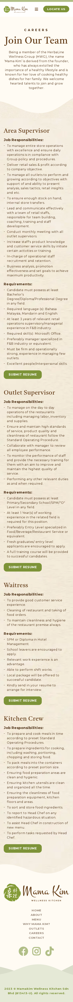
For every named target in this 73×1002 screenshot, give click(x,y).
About (36, 915)
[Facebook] (23, 951)
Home (36, 910)
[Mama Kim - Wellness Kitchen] (16, 9)
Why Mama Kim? (36, 924)
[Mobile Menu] (36, 9)
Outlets (36, 928)
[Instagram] (36, 951)
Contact (36, 937)
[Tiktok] (49, 951)
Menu (36, 919)
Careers (36, 933)
